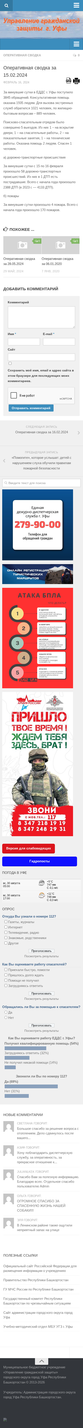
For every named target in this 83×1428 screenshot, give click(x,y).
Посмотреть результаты (41, 956)
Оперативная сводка (22, 55)
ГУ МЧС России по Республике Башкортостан (38, 1289)
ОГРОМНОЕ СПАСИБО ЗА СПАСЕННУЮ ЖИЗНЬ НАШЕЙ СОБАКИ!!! (41, 1205)
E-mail (48, 334)
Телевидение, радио (23, 932)
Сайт (11, 349)
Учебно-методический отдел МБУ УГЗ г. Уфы (38, 1326)
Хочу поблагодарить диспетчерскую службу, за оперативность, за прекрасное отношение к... (44, 1157)
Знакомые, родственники (27, 938)
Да (10, 1012)
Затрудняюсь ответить (25, 986)
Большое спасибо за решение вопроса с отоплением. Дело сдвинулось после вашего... (48, 1133)
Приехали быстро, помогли (29, 970)
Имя (12, 334)
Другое (13, 943)
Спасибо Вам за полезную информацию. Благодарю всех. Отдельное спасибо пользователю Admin (48, 1181)
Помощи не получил (23, 980)
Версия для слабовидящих (28, 848)
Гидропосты (39, 861)
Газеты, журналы (21, 922)
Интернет (15, 927)
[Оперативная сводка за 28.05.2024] (22, 245)
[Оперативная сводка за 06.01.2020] (61, 245)
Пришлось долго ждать (26, 975)
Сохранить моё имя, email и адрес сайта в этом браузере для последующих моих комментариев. (41, 376)
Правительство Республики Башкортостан (35, 1280)
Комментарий (18, 302)
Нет (11, 1018)
